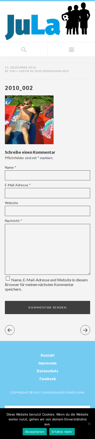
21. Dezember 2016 (20, 67)
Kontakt (48, 355)
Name (10, 167)
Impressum (47, 363)
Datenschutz (47, 371)
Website (11, 203)
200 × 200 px (19, 71)
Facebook (47, 379)
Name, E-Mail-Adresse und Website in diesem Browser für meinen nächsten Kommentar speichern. (46, 284)
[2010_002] (29, 142)
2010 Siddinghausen (51, 71)
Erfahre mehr (62, 432)
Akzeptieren (34, 432)
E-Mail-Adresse (18, 185)
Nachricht (13, 221)
